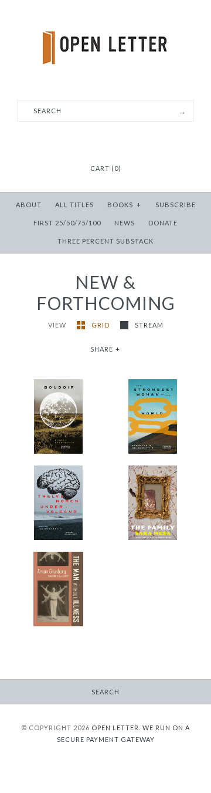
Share (105, 349)
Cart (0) (105, 168)
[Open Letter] (106, 17)
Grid (101, 325)
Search (105, 692)
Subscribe (175, 204)
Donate (163, 223)
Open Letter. (116, 727)
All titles (74, 204)
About (29, 204)
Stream (149, 325)
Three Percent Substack (105, 241)
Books (124, 204)
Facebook (90, 139)
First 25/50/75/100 (67, 223)
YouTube (120, 139)
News (124, 223)
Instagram (105, 139)
